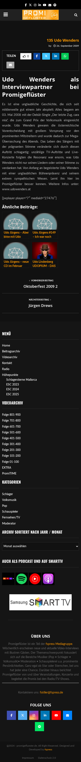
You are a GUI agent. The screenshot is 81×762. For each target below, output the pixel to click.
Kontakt (7, 363)
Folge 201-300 (11, 450)
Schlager (7, 494)
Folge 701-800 (11, 420)
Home (6, 345)
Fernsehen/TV (11, 517)
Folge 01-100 (10, 461)
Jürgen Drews (41, 305)
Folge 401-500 (11, 438)
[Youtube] (56, 715)
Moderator (9, 523)
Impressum (28, 758)
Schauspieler (10, 511)
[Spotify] (39, 726)
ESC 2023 (12, 384)
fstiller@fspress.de (51, 692)
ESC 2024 (12, 389)
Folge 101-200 (11, 455)
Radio (5, 369)
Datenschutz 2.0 (47, 758)
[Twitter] (22, 715)
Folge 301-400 (11, 444)
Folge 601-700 (11, 426)
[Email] (67, 715)
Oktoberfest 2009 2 (40, 286)
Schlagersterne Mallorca (21, 379)
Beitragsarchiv (11, 351)
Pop (4, 505)
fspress (48, 749)
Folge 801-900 (11, 414)
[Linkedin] (45, 715)
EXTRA (6, 467)
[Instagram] (33, 715)
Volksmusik (9, 500)
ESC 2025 (12, 394)
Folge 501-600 (11, 432)
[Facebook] (11, 715)
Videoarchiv (9, 357)
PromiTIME (9, 473)
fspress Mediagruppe (59, 644)
